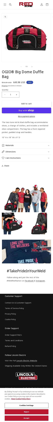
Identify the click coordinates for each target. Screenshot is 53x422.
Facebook (29, 280)
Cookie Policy (10, 319)
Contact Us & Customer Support (18, 303)
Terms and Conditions (14, 340)
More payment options (26, 116)
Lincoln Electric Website (26, 360)
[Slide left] (21, 66)
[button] (5, 4)
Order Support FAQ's (13, 335)
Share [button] (6, 166)
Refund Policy (10, 346)
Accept (26, 418)
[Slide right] (32, 66)
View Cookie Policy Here (20, 399)
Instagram (40, 280)
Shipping (5, 86)
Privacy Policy (10, 314)
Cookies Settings (26, 405)
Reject (26, 412)
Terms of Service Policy (14, 308)
